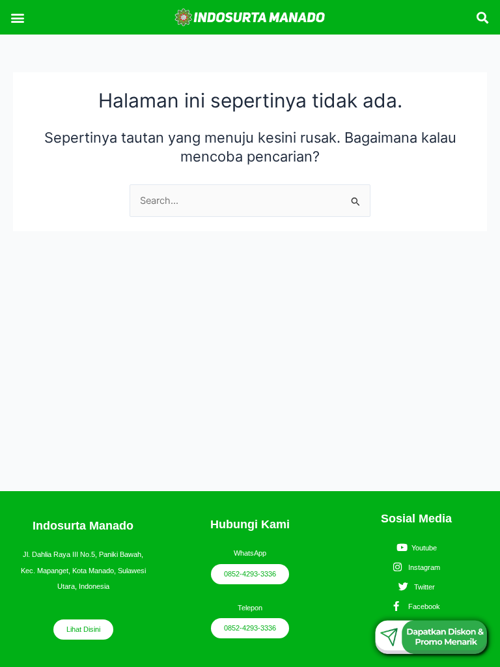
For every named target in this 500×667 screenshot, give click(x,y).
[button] (17, 17)
